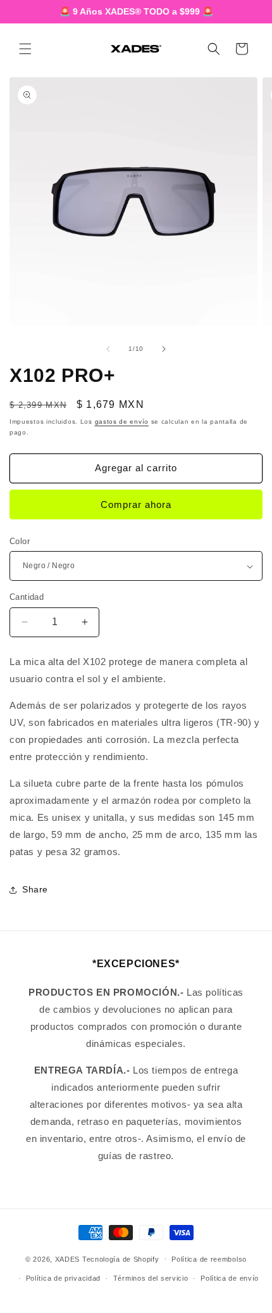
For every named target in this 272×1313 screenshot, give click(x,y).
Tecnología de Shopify (120, 1258)
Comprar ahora (136, 504)
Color (19, 541)
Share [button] (35, 889)
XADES (67, 1258)
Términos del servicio (151, 1278)
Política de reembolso (209, 1259)
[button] (25, 49)
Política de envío (230, 1278)
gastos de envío (122, 421)
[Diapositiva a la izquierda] (108, 349)
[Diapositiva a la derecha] (164, 349)
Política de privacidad (63, 1278)
